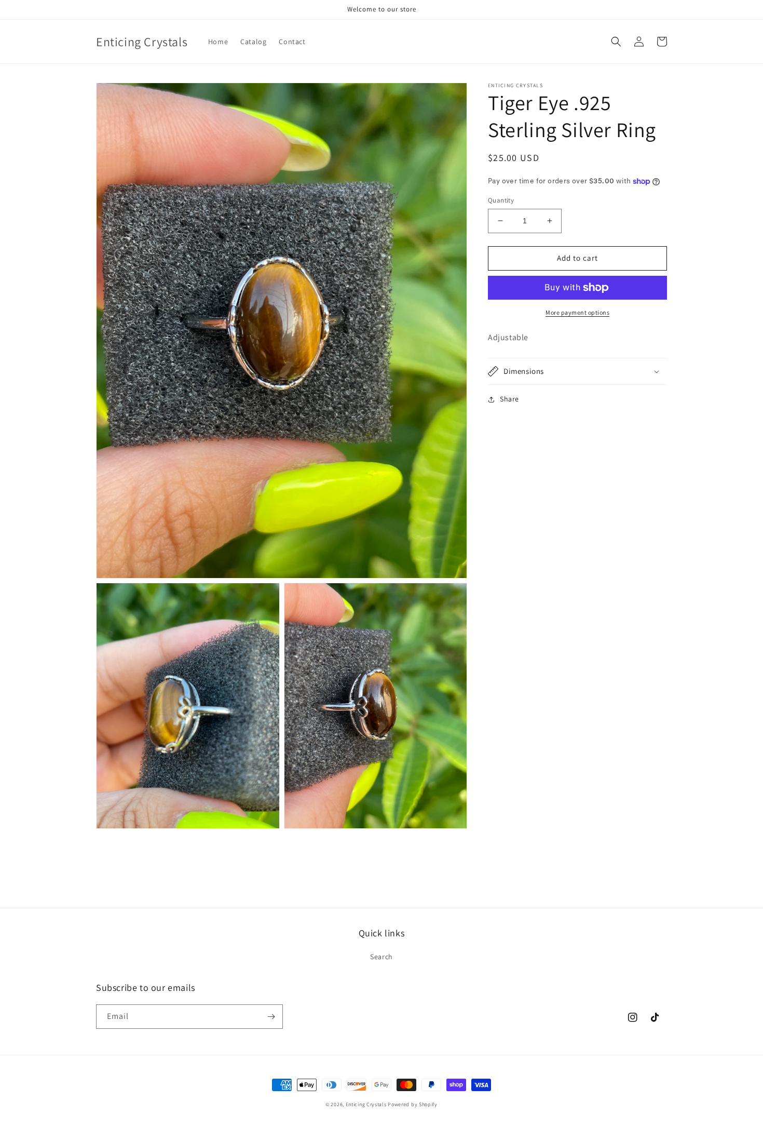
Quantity (501, 200)
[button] (616, 41)
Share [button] (509, 399)
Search (381, 956)
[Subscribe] (271, 1016)
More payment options (577, 312)
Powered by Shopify (413, 1104)
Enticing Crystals (367, 1104)
